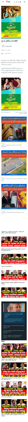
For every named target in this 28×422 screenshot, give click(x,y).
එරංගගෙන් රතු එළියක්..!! (6, 266)
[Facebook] (15, 2)
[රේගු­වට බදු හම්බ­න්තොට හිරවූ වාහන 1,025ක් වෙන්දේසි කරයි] (14, 163)
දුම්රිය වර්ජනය (8, 53)
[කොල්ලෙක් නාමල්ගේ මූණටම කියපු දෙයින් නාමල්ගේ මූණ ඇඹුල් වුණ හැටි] (14, 259)
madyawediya (9, 46)
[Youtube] (20, 2)
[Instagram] (16, 2)
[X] (18, 2)
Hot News (3, 143)
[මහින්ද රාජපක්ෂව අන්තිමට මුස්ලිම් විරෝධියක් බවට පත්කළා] (14, 292)
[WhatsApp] (14, 227)
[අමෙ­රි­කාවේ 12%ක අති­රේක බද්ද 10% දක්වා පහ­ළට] (14, 196)
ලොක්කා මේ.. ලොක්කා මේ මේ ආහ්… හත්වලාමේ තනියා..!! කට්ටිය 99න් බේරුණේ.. (12, 359)
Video (3, 341)
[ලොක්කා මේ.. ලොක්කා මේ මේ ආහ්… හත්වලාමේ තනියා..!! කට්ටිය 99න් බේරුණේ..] (14, 241)
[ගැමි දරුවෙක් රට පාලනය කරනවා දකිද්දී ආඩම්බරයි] (14, 307)
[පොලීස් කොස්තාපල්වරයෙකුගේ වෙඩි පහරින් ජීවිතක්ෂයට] (14, 129)
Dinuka (6, 316)
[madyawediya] (3, 46)
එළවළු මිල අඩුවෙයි (5, 112)
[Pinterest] (14, 224)
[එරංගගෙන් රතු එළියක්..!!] (14, 275)
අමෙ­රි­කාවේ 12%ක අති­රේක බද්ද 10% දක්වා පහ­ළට (12, 212)
